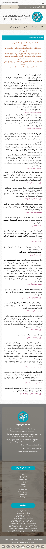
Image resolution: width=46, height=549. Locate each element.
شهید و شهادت (23, 492)
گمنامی (26, 27)
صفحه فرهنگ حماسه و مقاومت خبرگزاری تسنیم (23, 531)
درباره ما (23, 497)
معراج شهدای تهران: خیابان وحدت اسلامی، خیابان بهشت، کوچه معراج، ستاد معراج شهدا (22, 430)
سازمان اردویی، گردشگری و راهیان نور (23, 521)
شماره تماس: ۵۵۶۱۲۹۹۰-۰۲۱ (30, 445)
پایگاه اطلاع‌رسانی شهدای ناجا (23, 518)
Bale (8, 546)
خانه (42, 27)
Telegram (28, 546)
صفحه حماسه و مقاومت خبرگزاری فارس (23, 523)
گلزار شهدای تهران (23, 511)
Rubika (3, 546)
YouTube (42, 546)
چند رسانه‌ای (23, 489)
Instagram (38, 546)
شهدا (23, 484)
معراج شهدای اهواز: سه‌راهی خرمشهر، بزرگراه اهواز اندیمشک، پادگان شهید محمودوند (22, 435)
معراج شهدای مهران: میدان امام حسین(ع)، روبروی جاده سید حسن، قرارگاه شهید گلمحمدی (22, 441)
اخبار (23, 474)
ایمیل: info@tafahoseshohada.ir (28, 451)
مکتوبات (23, 487)
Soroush (18, 546)
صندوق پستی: (31, 448)
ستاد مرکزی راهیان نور (23, 516)
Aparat (13, 546)
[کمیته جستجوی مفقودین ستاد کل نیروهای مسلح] (23, 17)
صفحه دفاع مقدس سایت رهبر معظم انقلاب (23, 528)
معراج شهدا (23, 479)
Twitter (32, 546)
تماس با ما (23, 494)
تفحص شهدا (23, 477)
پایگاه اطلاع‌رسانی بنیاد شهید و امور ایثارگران (23, 526)
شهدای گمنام (35, 27)
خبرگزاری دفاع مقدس (23, 513)
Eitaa (23, 546)
